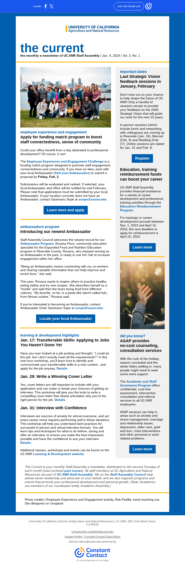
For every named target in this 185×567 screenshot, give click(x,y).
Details (62, 368)
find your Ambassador (72, 173)
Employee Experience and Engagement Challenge (65, 161)
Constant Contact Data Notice (102, 536)
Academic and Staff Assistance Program (138, 383)
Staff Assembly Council (128, 474)
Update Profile (73, 536)
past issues (73, 470)
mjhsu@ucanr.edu (90, 541)
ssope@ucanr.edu (92, 199)
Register (142, 158)
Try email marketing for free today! (92, 560)
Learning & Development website (58, 454)
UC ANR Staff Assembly (75, 474)
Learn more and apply (65, 210)
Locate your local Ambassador (65, 319)
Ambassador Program (36, 243)
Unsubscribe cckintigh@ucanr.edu (92, 531)
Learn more (142, 247)
